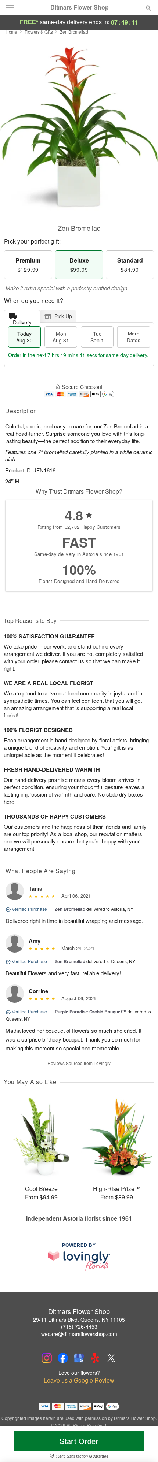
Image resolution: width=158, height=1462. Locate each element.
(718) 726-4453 (79, 1326)
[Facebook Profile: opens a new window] (63, 1358)
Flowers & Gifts (39, 32)
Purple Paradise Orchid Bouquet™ (90, 1011)
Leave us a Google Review (79, 1380)
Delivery (22, 321)
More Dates (133, 337)
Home (11, 32)
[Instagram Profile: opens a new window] (47, 1358)
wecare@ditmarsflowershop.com (79, 1333)
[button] (142, 1445)
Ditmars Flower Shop (79, 7)
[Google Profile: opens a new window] (79, 1358)
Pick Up (63, 316)
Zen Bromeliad (70, 909)
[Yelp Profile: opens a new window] (95, 1358)
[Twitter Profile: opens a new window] (111, 1358)
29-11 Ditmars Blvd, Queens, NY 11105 (79, 1319)
